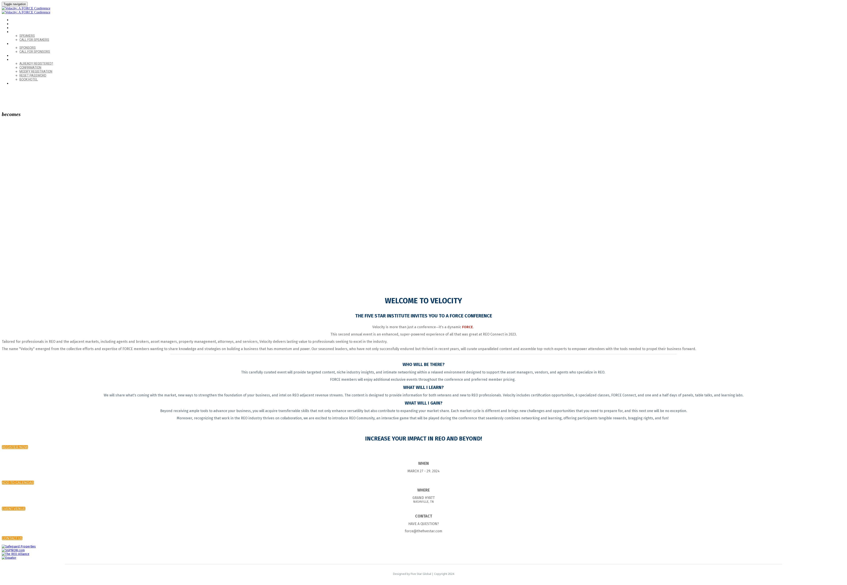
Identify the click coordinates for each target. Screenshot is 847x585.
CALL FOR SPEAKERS (34, 39)
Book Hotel (28, 79)
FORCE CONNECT (22, 55)
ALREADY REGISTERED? (26, 59)
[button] (15, 447)
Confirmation (30, 67)
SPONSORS (18, 43)
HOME (15, 20)
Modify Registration (35, 71)
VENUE (15, 24)
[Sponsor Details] (19, 546)
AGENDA (16, 28)
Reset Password (32, 75)
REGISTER (17, 83)
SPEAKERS (18, 32)
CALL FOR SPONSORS (34, 51)
